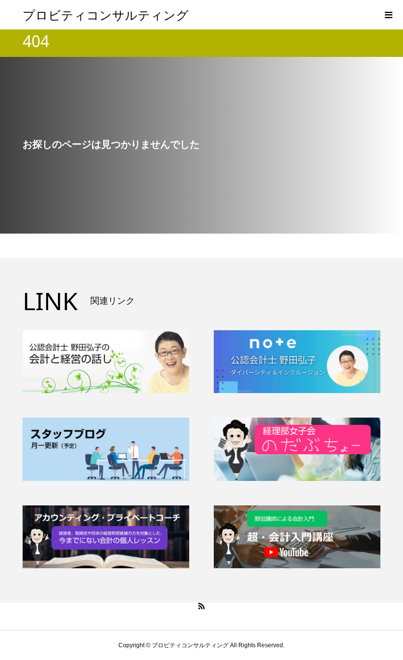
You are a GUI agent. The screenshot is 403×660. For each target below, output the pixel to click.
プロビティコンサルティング (106, 14)
